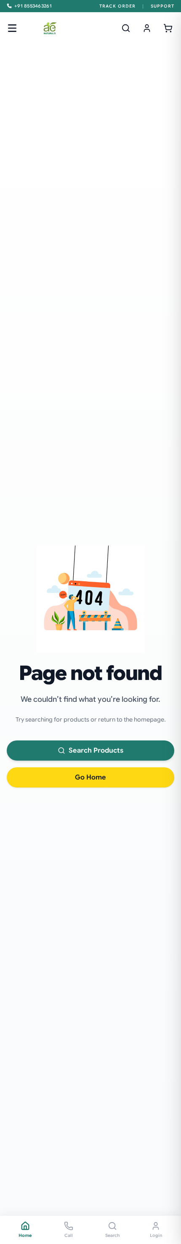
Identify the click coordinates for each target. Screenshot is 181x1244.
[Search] (126, 28)
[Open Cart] (168, 28)
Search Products (96, 750)
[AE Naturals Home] (50, 28)
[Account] (147, 28)
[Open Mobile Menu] (12, 28)
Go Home (90, 777)
